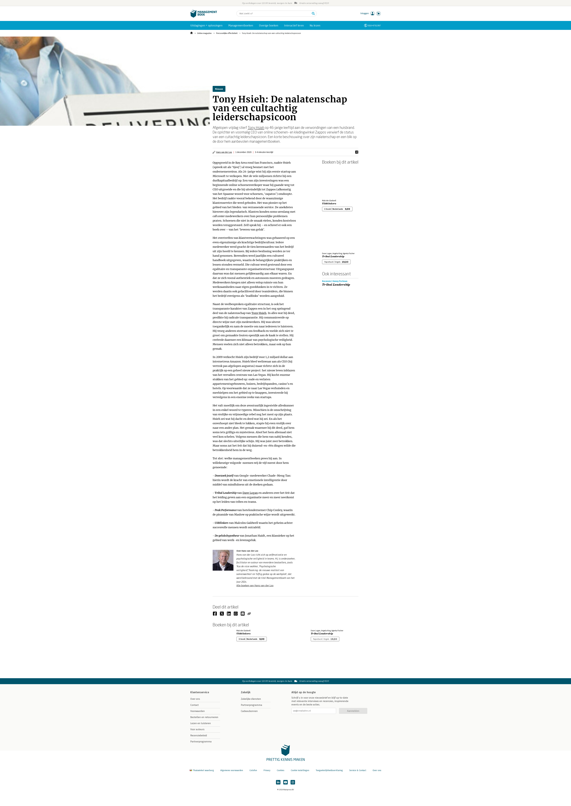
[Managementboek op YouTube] (285, 782)
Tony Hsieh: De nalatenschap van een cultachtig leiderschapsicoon (271, 33)
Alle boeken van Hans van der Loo (254, 585)
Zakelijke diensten (251, 699)
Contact (194, 705)
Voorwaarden (197, 711)
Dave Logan (250, 493)
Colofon (253, 770)
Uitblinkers (329, 203)
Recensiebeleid (198, 735)
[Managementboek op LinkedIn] (278, 782)
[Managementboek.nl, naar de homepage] (203, 17)
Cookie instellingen (300, 770)
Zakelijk (245, 692)
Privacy (266, 770)
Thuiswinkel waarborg (203, 770)
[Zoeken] (313, 13)
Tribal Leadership (333, 256)
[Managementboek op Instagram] (293, 782)
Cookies (280, 770)
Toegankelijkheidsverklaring (329, 770)
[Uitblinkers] (332, 181)
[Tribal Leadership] (332, 234)
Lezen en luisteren (200, 723)
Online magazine (204, 33)
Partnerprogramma (201, 741)
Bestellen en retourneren (204, 717)
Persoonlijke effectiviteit (226, 33)
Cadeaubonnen (249, 711)
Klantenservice (199, 692)
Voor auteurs (197, 729)
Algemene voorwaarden (231, 770)
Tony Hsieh (256, 127)
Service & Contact (357, 770)
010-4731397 (374, 25)
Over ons (195, 699)
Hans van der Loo (224, 152)
